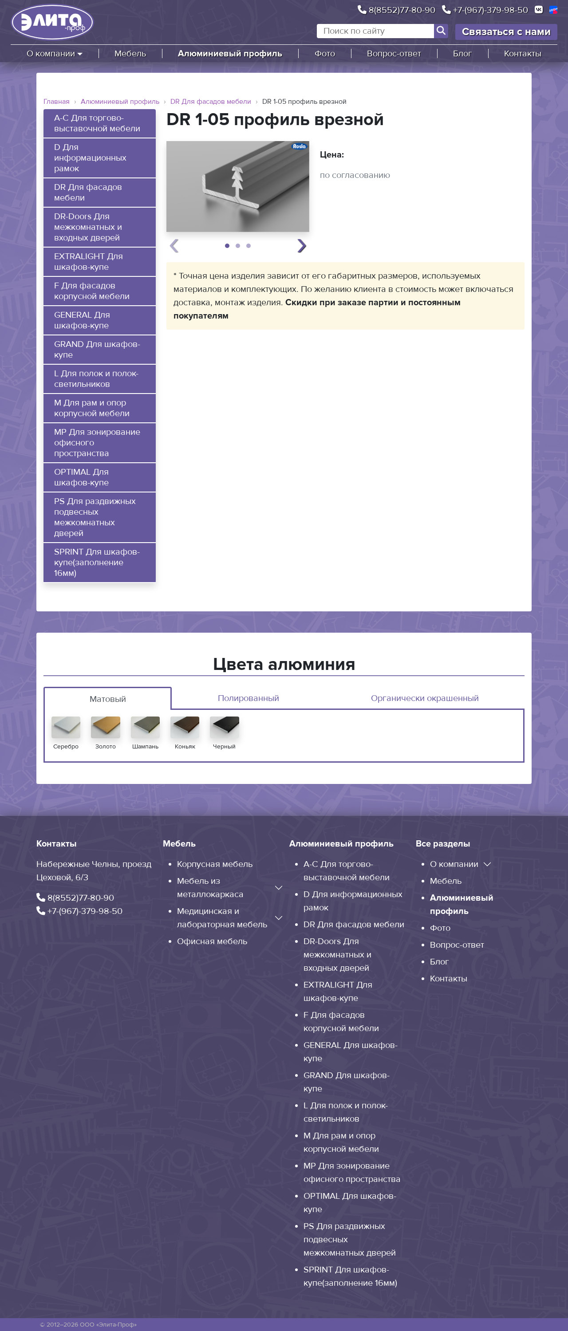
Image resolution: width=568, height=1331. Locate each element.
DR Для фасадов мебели (210, 101)
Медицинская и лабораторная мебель (222, 918)
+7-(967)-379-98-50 (489, 10)
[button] (227, 245)
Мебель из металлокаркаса (210, 888)
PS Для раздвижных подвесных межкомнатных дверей (95, 517)
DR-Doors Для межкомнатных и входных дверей (88, 227)
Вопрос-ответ (394, 53)
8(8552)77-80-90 (401, 10)
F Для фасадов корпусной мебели (92, 291)
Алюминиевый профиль (230, 53)
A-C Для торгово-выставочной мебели (97, 123)
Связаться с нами (506, 31)
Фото (325, 53)
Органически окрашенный (425, 698)
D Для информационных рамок (90, 158)
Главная (56, 101)
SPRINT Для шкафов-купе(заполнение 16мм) (97, 563)
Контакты (522, 53)
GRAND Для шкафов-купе (97, 349)
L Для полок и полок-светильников (96, 379)
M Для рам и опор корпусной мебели (92, 408)
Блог (462, 53)
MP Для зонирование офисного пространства (97, 443)
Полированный (248, 698)
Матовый (108, 699)
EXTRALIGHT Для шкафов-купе (88, 261)
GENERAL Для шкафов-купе (82, 320)
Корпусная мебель (214, 864)
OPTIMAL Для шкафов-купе (81, 477)
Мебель (130, 53)
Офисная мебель (212, 941)
